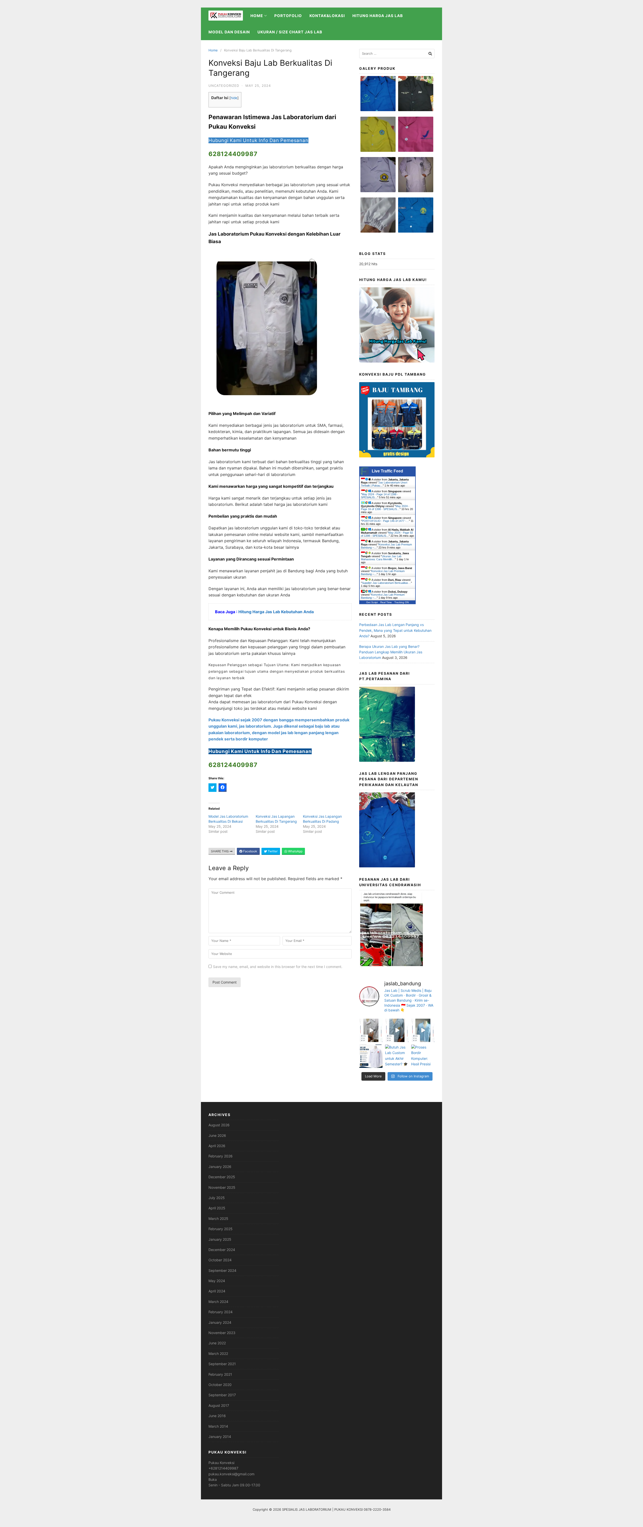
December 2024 (221, 1249)
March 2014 (218, 1426)
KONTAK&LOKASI (327, 15)
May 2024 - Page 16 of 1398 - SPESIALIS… (385, 508)
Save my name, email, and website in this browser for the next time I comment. (277, 966)
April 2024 (216, 1291)
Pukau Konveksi (221, 1463)
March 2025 (218, 1218)
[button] (378, 96)
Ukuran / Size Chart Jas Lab (289, 32)
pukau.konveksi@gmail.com (231, 1474)
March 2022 (218, 1353)
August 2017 (218, 1405)
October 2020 (220, 1384)
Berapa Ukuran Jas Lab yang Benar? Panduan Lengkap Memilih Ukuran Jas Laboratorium (390, 652)
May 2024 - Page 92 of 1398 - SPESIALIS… (387, 534)
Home (213, 50)
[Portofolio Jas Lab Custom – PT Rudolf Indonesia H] (423, 1030)
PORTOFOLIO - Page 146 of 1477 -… (385, 520)
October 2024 (220, 1260)
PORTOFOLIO (288, 15)
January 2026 (219, 1166)
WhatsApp (294, 851)
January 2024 (219, 1322)
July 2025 (216, 1198)
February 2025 (220, 1229)
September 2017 (222, 1395)
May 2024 (216, 1281)
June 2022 (217, 1343)
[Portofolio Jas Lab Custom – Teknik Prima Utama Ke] (371, 1056)
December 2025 (221, 1177)
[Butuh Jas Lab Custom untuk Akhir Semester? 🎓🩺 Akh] (396, 1056)
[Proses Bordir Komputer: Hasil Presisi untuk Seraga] (423, 1056)
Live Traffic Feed (387, 471)
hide (234, 98)
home (256, 15)
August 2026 (219, 1125)
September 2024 (222, 1270)
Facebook (249, 851)
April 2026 (216, 1146)
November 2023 (221, 1333)
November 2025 (221, 1187)
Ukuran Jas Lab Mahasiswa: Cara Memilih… (381, 558)
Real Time (386, 602)
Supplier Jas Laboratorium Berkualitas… (386, 582)
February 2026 (220, 1156)
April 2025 (216, 1208)
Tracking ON (401, 602)
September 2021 (222, 1364)
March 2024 (218, 1301)
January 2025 (219, 1239)
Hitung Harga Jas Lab (377, 15)
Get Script (372, 602)
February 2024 (220, 1312)
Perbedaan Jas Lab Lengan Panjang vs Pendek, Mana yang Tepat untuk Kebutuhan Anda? (395, 630)
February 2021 (220, 1374)
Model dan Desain (229, 32)
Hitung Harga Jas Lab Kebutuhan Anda (276, 611)
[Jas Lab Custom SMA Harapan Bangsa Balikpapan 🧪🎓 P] (371, 1030)
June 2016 (217, 1416)
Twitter (272, 851)
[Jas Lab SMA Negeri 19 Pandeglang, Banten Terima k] (396, 1030)
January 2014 (219, 1436)
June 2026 (217, 1135)
